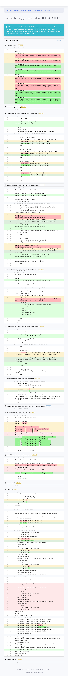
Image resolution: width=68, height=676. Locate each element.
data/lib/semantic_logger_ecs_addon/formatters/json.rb (23, 270)
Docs (47, 669)
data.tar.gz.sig (11, 483)
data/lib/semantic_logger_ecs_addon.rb (18, 413)
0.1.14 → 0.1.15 (49, 10)
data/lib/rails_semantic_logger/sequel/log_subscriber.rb (23, 113)
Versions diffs (38, 10)
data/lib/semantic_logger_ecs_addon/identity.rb (20, 378)
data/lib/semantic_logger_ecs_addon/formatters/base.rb (23, 185)
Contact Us (20, 669)
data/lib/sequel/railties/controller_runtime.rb (19, 455)
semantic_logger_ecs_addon (23, 10)
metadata (10, 489)
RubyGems (9, 10)
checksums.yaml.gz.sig (14, 107)
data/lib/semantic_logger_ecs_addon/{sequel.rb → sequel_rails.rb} (26, 406)
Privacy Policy (40, 669)
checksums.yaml (12, 45)
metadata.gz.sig (11, 659)
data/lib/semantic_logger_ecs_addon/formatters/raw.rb (22, 326)
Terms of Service (29, 669)
